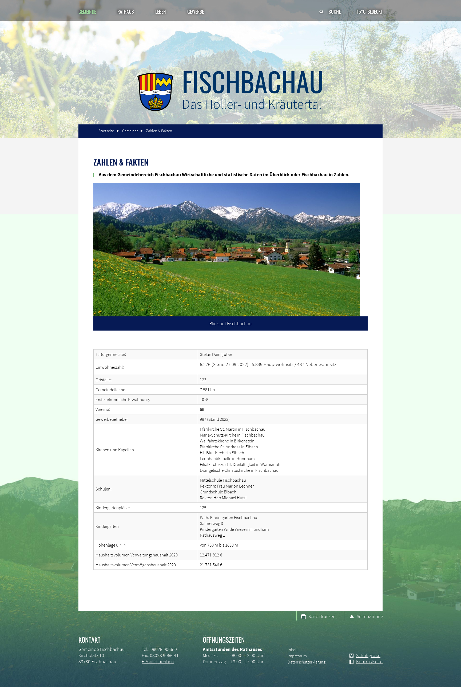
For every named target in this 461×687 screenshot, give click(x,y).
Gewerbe (195, 11)
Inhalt (293, 649)
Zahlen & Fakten (159, 130)
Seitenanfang (370, 616)
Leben (160, 11)
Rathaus (125, 11)
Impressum (297, 655)
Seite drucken (322, 616)
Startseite (106, 130)
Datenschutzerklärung (306, 662)
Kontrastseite (369, 661)
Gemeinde (130, 130)
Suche (335, 11)
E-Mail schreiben (158, 661)
